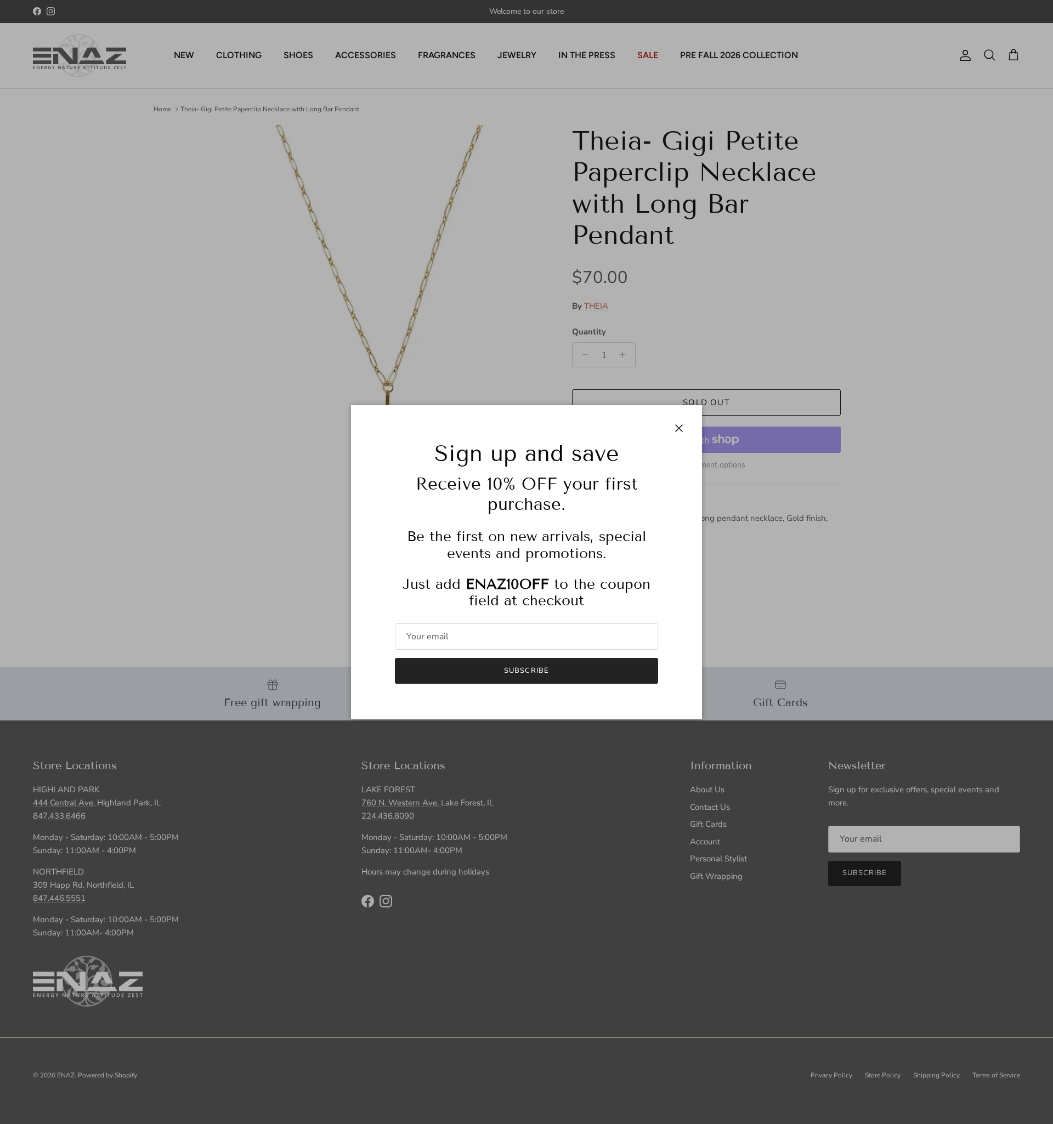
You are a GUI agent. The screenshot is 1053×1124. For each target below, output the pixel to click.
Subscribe (526, 670)
